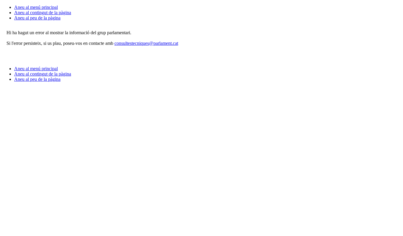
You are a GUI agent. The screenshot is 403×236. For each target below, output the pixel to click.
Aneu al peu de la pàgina (37, 17)
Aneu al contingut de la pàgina (42, 12)
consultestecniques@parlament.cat (146, 43)
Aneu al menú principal (36, 7)
